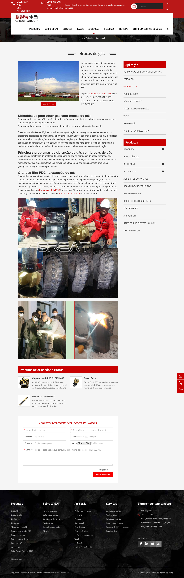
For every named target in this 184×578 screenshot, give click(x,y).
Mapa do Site (144, 572)
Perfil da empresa (50, 510)
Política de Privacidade (162, 572)
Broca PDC (144, 149)
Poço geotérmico (133, 101)
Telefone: (75, 436)
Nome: (27, 430)
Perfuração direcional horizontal (143, 71)
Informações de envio (114, 522)
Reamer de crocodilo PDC (43, 396)
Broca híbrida (90, 378)
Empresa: (29, 443)
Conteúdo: (29, 449)
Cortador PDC (131, 208)
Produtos (34, 28)
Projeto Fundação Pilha (136, 130)
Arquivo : (75, 443)
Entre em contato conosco (147, 28)
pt (168, 3)
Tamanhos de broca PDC (100, 94)
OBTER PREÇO (103, 474)
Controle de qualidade (51, 526)
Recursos (109, 28)
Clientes (46, 531)
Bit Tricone (144, 164)
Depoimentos (111, 531)
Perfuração (130, 123)
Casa (81, 38)
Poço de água (131, 93)
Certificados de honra (51, 518)
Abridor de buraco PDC (136, 178)
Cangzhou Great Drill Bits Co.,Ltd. (33, 572)
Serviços (67, 28)
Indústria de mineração (136, 108)
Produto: (28, 436)
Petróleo (129, 79)
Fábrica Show (48, 522)
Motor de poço (132, 230)
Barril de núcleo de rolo (137, 201)
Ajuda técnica (111, 514)
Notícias (123, 28)
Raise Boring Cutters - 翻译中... (140, 223)
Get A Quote (48, 104)
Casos (80, 28)
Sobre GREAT (51, 28)
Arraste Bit (130, 215)
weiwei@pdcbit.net (56, 8)
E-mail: (75, 430)
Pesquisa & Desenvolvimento (117, 526)
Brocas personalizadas (69, 193)
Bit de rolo (144, 171)
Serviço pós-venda (113, 510)
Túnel (127, 116)
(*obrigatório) (103, 469)
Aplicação (93, 28)
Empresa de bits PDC (49, 190)
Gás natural (100, 38)
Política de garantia (113, 518)
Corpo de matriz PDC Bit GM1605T (48, 378)
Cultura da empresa (50, 514)
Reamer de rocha (133, 193)
